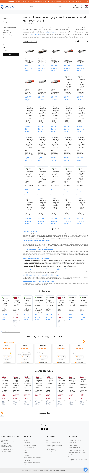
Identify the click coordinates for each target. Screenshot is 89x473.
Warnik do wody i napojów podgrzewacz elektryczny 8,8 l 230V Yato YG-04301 (49, 310)
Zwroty (26, 450)
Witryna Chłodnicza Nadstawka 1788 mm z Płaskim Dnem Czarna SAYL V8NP (42, 91)
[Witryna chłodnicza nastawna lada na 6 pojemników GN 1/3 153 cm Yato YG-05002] (6, 392)
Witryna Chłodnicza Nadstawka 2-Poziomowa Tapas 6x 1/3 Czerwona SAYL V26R (29, 183)
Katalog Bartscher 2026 (75, 447)
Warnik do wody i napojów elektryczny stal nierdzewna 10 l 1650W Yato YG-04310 (72, 310)
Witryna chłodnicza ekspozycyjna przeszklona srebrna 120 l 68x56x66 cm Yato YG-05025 (50, 389)
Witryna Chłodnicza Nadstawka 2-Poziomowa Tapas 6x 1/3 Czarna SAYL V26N (81, 152)
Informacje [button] (28, 437)
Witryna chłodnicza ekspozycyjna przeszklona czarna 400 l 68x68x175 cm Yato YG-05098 (61, 389)
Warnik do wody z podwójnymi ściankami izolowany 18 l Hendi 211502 (61, 310)
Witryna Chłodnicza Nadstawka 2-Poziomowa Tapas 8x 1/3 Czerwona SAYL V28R (55, 183)
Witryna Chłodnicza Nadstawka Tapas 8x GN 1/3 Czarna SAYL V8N (29, 61)
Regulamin (27, 442)
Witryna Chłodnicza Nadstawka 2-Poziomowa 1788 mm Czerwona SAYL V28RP (42, 152)
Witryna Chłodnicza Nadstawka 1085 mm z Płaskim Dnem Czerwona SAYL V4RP (68, 61)
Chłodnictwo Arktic (73, 457)
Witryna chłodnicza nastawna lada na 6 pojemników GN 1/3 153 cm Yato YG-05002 (5, 389)
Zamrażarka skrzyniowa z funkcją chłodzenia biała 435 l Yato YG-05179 (83, 389)
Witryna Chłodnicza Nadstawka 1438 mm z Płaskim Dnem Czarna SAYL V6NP (81, 61)
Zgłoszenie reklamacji (30, 445)
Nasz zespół (27, 460)
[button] (13, 12)
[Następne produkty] (85, 306)
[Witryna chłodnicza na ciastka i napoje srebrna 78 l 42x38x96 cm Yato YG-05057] (40, 392)
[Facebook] (42, 429)
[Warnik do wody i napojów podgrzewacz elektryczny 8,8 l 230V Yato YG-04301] (51, 313)
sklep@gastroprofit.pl (7, 449)
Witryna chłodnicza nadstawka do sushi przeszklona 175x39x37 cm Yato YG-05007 (27, 389)
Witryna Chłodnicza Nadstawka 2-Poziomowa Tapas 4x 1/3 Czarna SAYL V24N (55, 152)
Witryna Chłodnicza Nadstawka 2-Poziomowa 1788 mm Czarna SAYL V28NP (29, 152)
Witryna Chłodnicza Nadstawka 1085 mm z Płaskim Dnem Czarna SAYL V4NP (55, 61)
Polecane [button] (44, 291)
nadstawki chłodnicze (51, 32)
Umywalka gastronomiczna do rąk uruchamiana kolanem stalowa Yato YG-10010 (39, 310)
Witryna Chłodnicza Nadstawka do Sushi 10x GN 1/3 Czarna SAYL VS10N (81, 214)
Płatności (26, 455)
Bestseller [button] (44, 413)
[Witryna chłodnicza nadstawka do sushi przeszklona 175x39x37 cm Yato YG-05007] (28, 392)
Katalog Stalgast (72, 445)
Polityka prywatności (29, 447)
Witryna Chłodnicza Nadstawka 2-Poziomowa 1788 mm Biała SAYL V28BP (81, 122)
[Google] (47, 429)
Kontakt (26, 440)
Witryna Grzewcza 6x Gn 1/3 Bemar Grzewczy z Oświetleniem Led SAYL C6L (42, 61)
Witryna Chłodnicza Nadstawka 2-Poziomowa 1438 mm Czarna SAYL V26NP (55, 122)
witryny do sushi (35, 34)
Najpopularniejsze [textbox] (27, 41)
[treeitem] (11, 22)
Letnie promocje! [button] (44, 371)
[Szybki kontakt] (86, 470)
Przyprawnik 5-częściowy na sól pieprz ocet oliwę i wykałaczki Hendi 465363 (16, 310)
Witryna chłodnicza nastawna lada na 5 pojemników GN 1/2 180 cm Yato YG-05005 (16, 389)
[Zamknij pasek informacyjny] (87, 1)
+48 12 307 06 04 (6, 452)
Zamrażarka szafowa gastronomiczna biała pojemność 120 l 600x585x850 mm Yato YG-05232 (72, 389)
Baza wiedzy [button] (50, 437)
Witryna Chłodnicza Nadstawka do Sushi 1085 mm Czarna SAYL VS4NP (42, 214)
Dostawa (26, 452)
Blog (47, 440)
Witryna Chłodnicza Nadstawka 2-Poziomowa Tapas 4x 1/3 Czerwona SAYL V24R (68, 152)
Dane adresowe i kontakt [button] (10, 437)
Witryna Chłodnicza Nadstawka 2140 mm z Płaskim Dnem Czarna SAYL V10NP (68, 183)
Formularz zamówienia (74, 440)
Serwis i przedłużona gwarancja (32, 457)
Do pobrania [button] (72, 437)
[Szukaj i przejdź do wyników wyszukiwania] (60, 7)
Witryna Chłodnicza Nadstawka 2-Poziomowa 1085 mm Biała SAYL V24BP (68, 91)
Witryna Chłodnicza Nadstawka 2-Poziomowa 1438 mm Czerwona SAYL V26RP (68, 122)
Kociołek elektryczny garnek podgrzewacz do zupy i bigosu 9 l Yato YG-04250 (5, 310)
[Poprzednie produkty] (4, 306)
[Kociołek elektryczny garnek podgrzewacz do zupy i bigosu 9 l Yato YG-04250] (6, 313)
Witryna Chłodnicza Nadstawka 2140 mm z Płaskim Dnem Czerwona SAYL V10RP (81, 183)
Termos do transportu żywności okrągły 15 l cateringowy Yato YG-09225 (83, 310)
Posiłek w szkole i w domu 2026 (55, 442)
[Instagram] (44, 429)
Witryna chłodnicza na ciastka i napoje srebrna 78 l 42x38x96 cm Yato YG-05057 (38, 389)
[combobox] (30, 41)
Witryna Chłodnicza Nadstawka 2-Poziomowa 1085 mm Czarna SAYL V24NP (81, 91)
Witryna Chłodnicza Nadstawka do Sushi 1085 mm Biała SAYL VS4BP (29, 214)
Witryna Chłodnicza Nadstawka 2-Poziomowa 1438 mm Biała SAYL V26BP (42, 122)
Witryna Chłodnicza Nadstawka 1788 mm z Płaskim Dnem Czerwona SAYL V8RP (55, 91)
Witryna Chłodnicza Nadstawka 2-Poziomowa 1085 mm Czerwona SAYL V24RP (29, 122)
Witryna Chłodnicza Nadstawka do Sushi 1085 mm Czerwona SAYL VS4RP (55, 214)
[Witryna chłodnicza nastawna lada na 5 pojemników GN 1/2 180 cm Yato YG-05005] (17, 392)
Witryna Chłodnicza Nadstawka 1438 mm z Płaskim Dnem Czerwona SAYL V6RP (29, 91)
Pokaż (11, 54)
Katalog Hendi (72, 442)
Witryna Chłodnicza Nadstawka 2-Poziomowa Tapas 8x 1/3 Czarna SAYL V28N (42, 183)
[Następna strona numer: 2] (87, 41)
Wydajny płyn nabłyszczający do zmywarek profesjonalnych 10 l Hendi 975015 (27, 310)
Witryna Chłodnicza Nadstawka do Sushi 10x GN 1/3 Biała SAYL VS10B (68, 214)
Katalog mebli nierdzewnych (76, 450)
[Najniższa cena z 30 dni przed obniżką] (8, 320)
